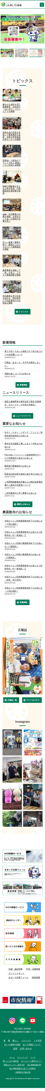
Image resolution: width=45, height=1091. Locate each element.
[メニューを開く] (42, 5)
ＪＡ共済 (38, 1040)
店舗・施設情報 (15, 969)
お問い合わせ (26, 1049)
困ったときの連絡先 (11, 1061)
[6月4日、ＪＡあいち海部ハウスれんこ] (32, 797)
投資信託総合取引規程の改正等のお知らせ (23, 474)
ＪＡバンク (26, 1040)
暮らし (15, 1040)
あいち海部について (32, 1045)
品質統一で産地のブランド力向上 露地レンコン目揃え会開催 (11, 162)
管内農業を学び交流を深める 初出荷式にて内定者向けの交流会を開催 (11, 299)
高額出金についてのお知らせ (17, 374)
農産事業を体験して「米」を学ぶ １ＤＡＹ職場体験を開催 (11, 272)
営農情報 (23, 602)
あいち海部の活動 (12, 1045)
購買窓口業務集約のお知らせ (17, 466)
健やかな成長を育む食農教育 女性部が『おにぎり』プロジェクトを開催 (11, 107)
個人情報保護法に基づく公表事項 (22, 1069)
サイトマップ (22, 1057)
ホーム (12, 1057)
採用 (15, 1049)
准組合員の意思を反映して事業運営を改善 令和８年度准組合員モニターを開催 (11, 135)
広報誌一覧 (12, 700)
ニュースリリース (23, 416)
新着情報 (23, 385)
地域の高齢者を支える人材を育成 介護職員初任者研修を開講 (11, 189)
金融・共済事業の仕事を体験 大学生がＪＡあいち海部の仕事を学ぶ (11, 217)
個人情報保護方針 (34, 1065)
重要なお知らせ (23, 504)
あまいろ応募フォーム (18, 977)
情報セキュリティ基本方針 (14, 1065)
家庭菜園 (36, 977)
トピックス (23, 312)
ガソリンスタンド (16, 973)
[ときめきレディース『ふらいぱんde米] (32, 770)
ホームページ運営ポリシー (31, 1061)
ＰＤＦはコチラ (33, 700)
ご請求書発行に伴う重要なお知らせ (20, 493)
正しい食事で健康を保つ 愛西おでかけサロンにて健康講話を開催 (11, 245)
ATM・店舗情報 (33, 969)
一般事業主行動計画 (22, 1072)
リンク (33, 1057)
